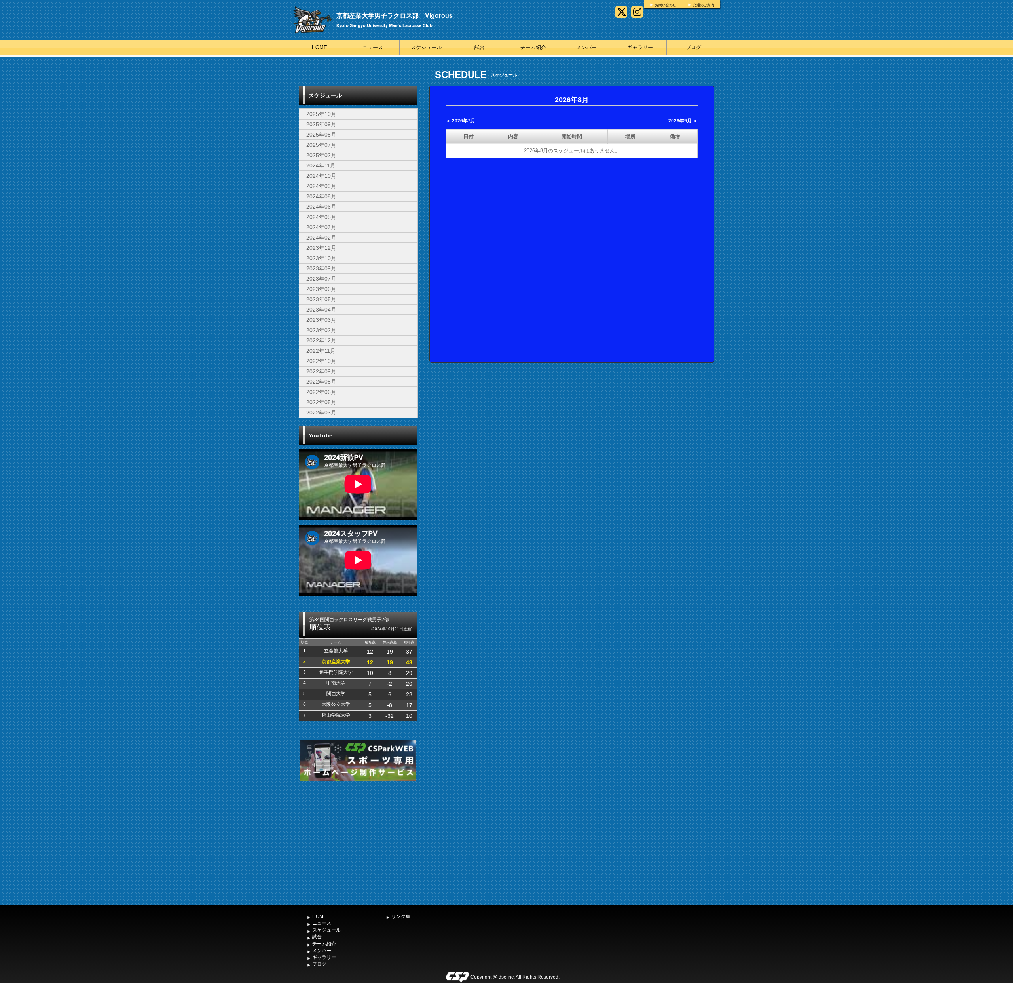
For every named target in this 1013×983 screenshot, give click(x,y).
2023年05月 (321, 299)
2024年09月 (321, 186)
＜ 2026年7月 (460, 121)
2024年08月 (321, 196)
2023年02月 (321, 330)
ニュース (372, 47)
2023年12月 (321, 248)
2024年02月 (321, 237)
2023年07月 (321, 279)
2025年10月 (321, 114)
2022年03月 (321, 412)
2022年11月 (321, 351)
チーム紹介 (533, 47)
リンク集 (400, 916)
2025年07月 (321, 145)
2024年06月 (321, 206)
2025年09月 (321, 124)
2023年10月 (321, 258)
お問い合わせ (665, 5)
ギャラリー (640, 47)
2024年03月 (321, 227)
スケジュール (426, 47)
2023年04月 (321, 309)
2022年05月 (321, 402)
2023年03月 (321, 320)
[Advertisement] (358, 842)
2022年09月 (321, 371)
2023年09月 (321, 268)
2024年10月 (321, 176)
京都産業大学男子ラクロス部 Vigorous (394, 15)
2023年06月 (321, 289)
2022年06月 (321, 392)
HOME (319, 47)
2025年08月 (321, 134)
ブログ (693, 47)
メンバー (586, 47)
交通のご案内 (703, 5)
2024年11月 (321, 165)
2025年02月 (321, 155)
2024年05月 (321, 217)
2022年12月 (321, 340)
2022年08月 (321, 381)
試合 (479, 47)
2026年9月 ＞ (683, 121)
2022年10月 (321, 361)
